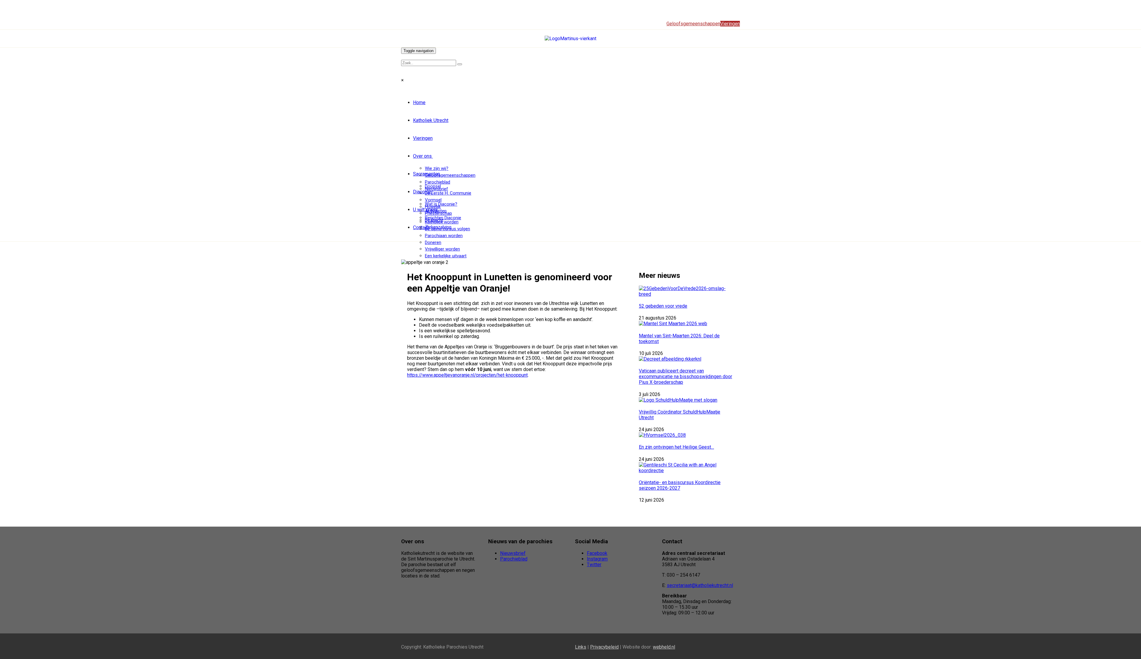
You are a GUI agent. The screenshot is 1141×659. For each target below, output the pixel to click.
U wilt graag (425, 209)
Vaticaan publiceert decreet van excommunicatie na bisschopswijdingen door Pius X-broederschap (685, 376)
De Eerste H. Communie (448, 193)
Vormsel (433, 200)
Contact (421, 227)
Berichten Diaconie (443, 217)
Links (580, 647)
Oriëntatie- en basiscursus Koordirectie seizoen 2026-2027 (680, 485)
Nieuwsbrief (513, 553)
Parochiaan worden (444, 235)
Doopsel (433, 186)
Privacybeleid (604, 647)
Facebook (597, 553)
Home (419, 102)
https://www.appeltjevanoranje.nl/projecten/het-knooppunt (467, 375)
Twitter (594, 564)
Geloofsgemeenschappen (450, 175)
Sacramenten (426, 174)
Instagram (597, 559)
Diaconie (422, 192)
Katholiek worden (441, 222)
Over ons (422, 156)
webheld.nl (664, 647)
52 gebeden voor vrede (663, 306)
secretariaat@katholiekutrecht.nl (700, 585)
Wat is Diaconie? (441, 204)
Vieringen (423, 138)
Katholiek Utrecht (430, 120)
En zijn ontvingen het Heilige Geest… (676, 447)
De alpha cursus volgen (447, 228)
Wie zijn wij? (436, 168)
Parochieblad (437, 182)
